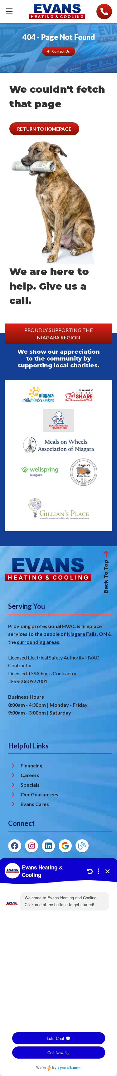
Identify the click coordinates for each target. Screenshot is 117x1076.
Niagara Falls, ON (87, 634)
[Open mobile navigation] (9, 11)
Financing (31, 765)
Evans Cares (35, 804)
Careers (30, 775)
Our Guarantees (39, 794)
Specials (30, 785)
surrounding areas (38, 642)
